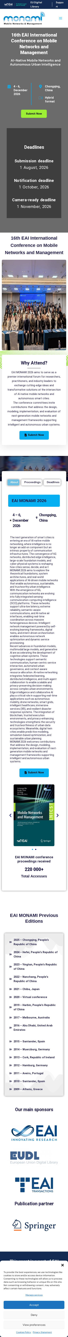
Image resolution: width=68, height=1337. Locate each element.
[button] (62, 1265)
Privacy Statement (42, 1332)
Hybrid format (50, 99)
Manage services (34, 1295)
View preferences (34, 1325)
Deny (34, 1315)
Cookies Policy (23, 1332)
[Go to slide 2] (35, 849)
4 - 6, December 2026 (21, 90)
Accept (34, 1305)
